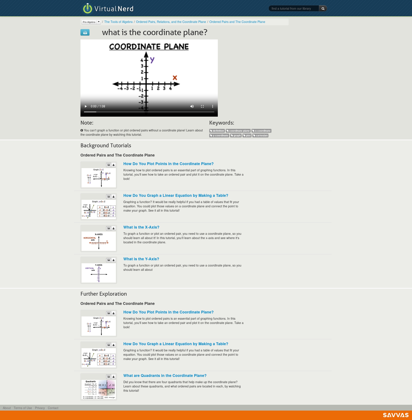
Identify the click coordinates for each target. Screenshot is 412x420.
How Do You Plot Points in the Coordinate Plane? (168, 163)
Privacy (40, 408)
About (7, 408)
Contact (53, 408)
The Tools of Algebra (118, 22)
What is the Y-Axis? (141, 258)
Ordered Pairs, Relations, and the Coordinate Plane (171, 22)
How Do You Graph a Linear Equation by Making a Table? (175, 195)
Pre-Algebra (89, 22)
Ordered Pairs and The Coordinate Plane (237, 22)
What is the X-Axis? (141, 227)
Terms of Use (23, 408)
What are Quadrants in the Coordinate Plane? (165, 375)
